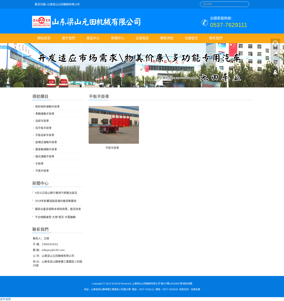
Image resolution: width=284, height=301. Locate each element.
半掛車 (39, 163)
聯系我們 (215, 38)
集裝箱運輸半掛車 (46, 149)
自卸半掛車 (42, 120)
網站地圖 (187, 283)
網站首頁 (44, 38)
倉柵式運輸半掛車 (46, 142)
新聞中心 (117, 38)
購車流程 (166, 38)
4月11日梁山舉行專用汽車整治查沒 (56, 192)
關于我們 (68, 38)
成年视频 (5, 299)
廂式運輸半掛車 (44, 156)
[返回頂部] (275, 74)
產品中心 (93, 38)
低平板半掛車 (43, 127)
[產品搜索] (245, 3)
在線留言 (191, 38)
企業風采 (142, 38)
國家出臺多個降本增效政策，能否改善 (58, 208)
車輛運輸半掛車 (44, 113)
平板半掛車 (112, 147)
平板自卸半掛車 (44, 135)
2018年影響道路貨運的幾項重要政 (55, 200)
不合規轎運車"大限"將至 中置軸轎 (55, 217)
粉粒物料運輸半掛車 (47, 106)
